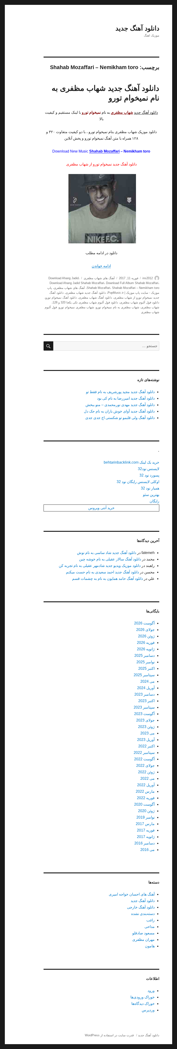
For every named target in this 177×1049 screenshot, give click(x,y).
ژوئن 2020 (146, 811)
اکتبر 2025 (146, 668)
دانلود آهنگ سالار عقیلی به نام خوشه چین (110, 559)
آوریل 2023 (146, 740)
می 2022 (147, 778)
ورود (151, 991)
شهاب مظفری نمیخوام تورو (76, 307)
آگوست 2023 (144, 714)
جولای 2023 (145, 720)
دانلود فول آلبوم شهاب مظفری (139, 302)
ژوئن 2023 (146, 727)
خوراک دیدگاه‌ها (143, 1004)
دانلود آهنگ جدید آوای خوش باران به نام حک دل (119, 411)
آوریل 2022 (146, 785)
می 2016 (147, 850)
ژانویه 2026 (146, 649)
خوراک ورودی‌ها (142, 997)
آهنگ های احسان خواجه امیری (132, 894)
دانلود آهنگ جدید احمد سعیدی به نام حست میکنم (102, 572)
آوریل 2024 (146, 688)
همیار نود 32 (150, 488)
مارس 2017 (145, 824)
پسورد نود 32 (149, 475)
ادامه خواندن (101, 266)
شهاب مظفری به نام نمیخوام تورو (117, 307)
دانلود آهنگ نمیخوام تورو (61, 297)
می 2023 (147, 733)
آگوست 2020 (144, 804)
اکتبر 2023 (146, 701)
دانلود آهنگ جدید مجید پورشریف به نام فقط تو (120, 392)
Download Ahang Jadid (63, 278)
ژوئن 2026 (146, 636)
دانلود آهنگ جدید (137, 28)
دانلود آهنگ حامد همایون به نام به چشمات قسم (107, 579)
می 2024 (147, 681)
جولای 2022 (145, 766)
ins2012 (147, 278)
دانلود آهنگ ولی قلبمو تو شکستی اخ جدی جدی (120, 418)
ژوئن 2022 (146, 772)
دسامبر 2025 (144, 656)
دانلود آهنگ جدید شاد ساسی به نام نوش (106, 553)
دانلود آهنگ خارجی (141, 907)
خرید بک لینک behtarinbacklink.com (131, 462)
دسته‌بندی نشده (143, 914)
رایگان (154, 501)
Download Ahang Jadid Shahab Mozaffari (77, 283)
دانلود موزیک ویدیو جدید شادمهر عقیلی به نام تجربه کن (100, 566)
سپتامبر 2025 (144, 675)
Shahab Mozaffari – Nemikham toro (135, 288)
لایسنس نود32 (148, 469)
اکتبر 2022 (146, 746)
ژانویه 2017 (146, 837)
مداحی (150, 927)
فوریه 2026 (146, 643)
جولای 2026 (145, 630)
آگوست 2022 (144, 759)
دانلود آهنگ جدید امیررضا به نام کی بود (126, 398)
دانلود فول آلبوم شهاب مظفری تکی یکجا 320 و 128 (85, 302)
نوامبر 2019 (145, 817)
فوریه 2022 (146, 798)
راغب (150, 920)
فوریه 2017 (146, 830)
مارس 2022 (145, 791)
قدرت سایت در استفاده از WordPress (109, 1035)
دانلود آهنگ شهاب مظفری (95, 297)
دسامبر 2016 (144, 843)
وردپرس (148, 1010)
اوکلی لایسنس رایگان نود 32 (138, 482)
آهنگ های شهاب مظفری (99, 278)
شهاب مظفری (150, 307)
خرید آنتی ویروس (101, 508)
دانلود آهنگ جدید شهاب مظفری (85, 292)
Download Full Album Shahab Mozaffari (132, 283)
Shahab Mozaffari (104, 151)
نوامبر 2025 (145, 662)
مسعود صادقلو (143, 933)
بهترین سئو (151, 495)
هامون (150, 946)
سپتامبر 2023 (144, 707)
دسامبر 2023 (144, 694)
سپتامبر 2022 (144, 753)
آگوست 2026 (144, 623)
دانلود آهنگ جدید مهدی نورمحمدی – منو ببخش (120, 405)
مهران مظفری (143, 940)
